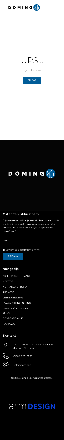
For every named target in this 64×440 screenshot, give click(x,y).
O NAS (6, 313)
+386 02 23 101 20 (22, 356)
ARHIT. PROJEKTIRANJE (17, 276)
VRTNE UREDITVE (13, 297)
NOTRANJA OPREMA (15, 286)
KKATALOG (9, 323)
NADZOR (8, 281)
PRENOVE (8, 292)
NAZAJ (32, 80)
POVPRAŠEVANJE (13, 318)
